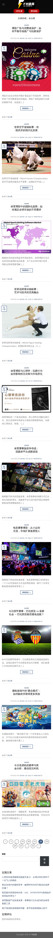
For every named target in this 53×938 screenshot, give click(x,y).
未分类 (26, 25)
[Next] (39, 846)
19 (22, 842)
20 (29, 842)
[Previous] (5, 841)
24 (15, 846)
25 (21, 846)
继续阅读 (26, 108)
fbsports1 (38, 38)
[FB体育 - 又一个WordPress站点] (26, 4)
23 (47, 842)
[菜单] (3, 4)
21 (35, 842)
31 (33, 846)
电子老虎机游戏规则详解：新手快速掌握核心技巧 (24, 908)
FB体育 (34, 935)
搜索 (4, 854)
